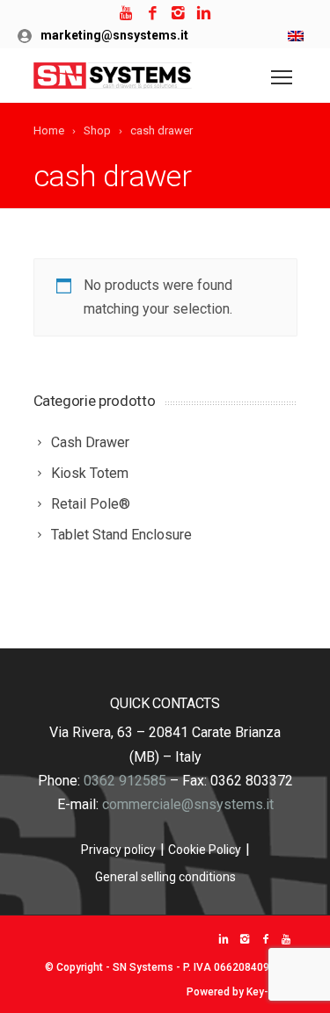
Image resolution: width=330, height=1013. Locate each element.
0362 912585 (125, 780)
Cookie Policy (204, 850)
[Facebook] (152, 13)
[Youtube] (127, 13)
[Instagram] (178, 13)
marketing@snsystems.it (114, 35)
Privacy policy (118, 850)
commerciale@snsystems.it (188, 804)
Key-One (267, 992)
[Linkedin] (203, 13)
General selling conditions (165, 877)
